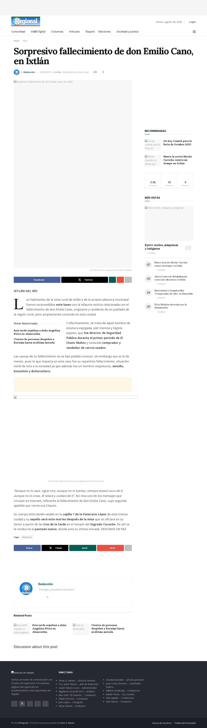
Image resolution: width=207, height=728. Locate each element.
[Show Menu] (194, 32)
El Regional (23, 723)
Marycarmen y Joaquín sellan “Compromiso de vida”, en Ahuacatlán (173, 292)
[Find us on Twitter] (22, 704)
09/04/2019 (45, 72)
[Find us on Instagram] (30, 704)
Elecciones (104, 31)
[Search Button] (187, 32)
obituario (27, 537)
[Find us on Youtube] (38, 704)
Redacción (29, 72)
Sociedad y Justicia (127, 31)
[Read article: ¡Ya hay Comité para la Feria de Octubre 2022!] (153, 145)
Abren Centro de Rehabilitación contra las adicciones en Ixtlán (170, 278)
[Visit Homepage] (25, 21)
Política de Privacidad (185, 723)
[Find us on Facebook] (14, 704)
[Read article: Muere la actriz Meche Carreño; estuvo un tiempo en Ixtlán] (153, 160)
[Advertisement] (103, 7)
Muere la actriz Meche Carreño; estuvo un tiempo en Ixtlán (177, 160)
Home (16, 40)
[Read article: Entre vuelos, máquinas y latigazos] (169, 223)
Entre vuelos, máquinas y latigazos (161, 247)
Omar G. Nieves (67, 723)
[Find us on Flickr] (45, 704)
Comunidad (18, 31)
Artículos (74, 31)
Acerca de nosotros (161, 723)
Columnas (57, 31)
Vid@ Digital (38, 31)
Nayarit (90, 31)
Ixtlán (25, 40)
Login (192, 21)
